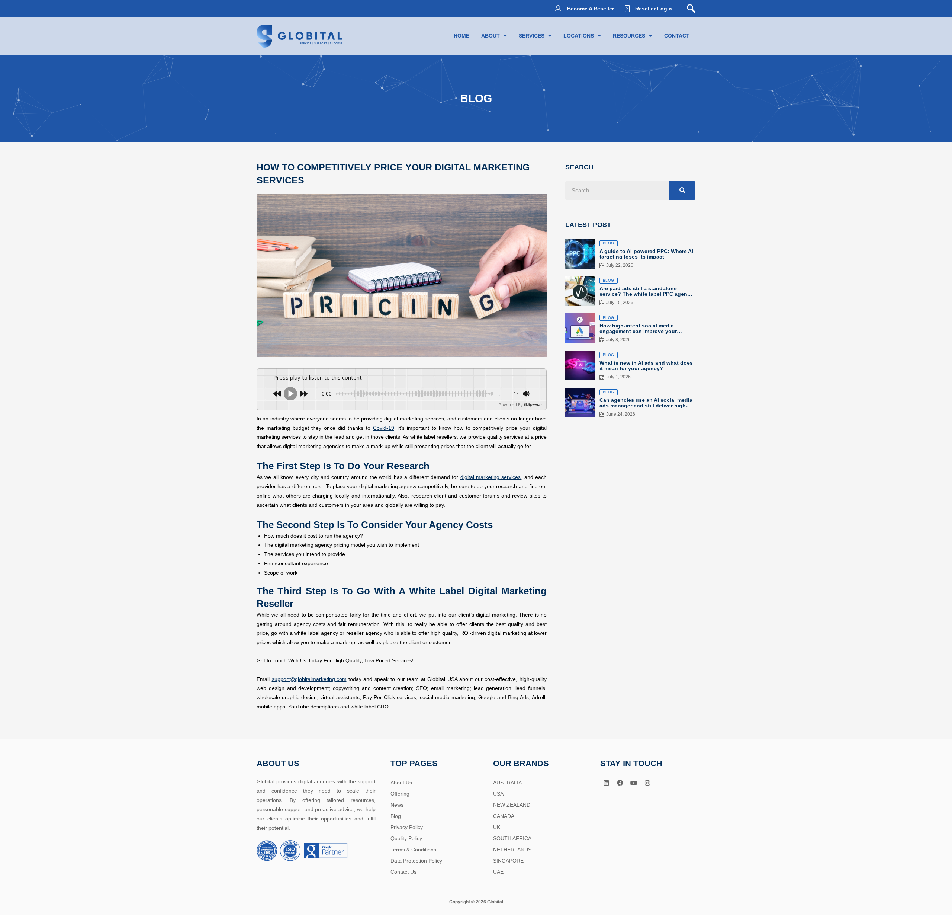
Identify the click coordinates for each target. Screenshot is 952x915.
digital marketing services (490, 477)
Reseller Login (653, 9)
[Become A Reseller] (558, 8)
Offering (399, 794)
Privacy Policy (406, 827)
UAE (498, 872)
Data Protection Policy (416, 861)
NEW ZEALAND (511, 805)
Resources (629, 36)
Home (461, 36)
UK (496, 827)
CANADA (503, 816)
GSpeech (533, 405)
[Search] (682, 190)
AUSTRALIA (507, 783)
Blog (395, 816)
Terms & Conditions (413, 849)
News (396, 805)
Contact (676, 36)
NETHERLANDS (512, 849)
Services (531, 36)
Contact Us (403, 872)
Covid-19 (383, 428)
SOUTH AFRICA (512, 838)
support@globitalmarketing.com (309, 679)
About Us (401, 783)
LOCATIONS (578, 36)
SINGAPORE (508, 861)
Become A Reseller (590, 9)
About (490, 36)
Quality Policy (406, 838)
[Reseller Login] (626, 8)
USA (498, 794)
